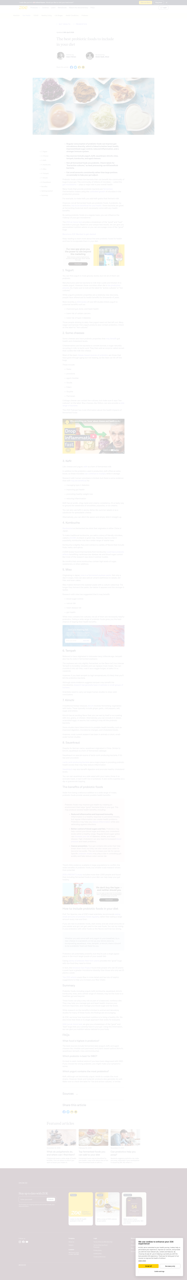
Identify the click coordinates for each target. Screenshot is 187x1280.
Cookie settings (159, 1271)
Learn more (142, 1261)
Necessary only (170, 1266)
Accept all (148, 1266)
